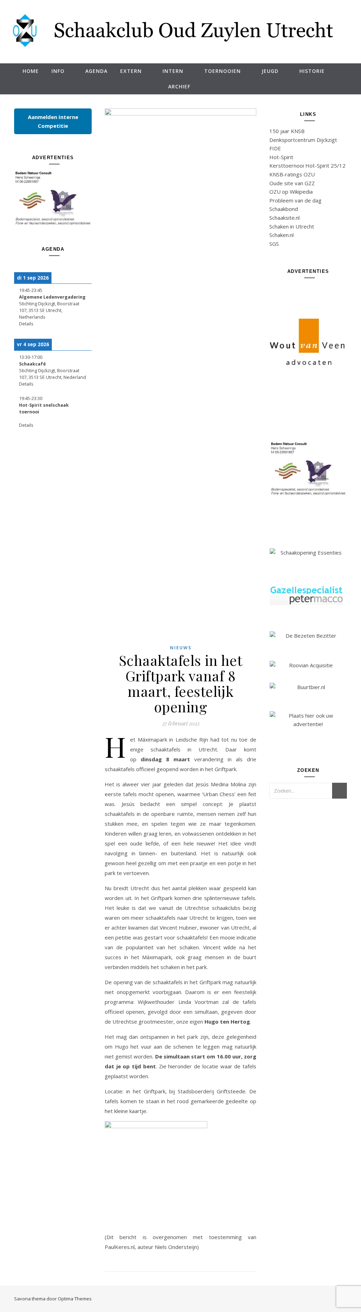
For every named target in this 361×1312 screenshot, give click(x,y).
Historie (312, 71)
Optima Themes (75, 1298)
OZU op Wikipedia (291, 191)
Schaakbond (283, 208)
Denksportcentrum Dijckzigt (303, 139)
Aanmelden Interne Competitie (53, 121)
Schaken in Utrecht (291, 226)
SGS (274, 243)
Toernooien (222, 71)
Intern (173, 71)
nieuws (180, 648)
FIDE (275, 148)
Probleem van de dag (295, 200)
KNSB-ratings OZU (292, 174)
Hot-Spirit (281, 157)
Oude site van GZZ (292, 183)
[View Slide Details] (53, 198)
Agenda (96, 71)
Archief (179, 86)
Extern (131, 71)
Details (26, 324)
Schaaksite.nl (284, 217)
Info (58, 71)
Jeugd (270, 71)
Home (31, 71)
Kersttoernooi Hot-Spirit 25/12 (307, 165)
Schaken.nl (281, 234)
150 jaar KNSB (287, 131)
